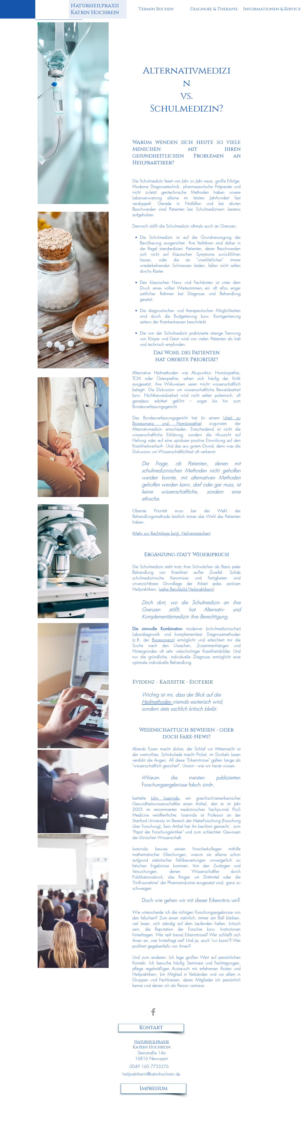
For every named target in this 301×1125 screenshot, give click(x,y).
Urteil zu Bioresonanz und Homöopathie (186, 420)
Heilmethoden (157, 701)
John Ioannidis (165, 798)
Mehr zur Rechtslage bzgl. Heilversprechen (171, 533)
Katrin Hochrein (95, 9)
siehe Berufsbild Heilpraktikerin (186, 589)
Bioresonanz (163, 640)
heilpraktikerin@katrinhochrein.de (151, 1074)
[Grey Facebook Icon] (153, 1012)
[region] (81, 11)
